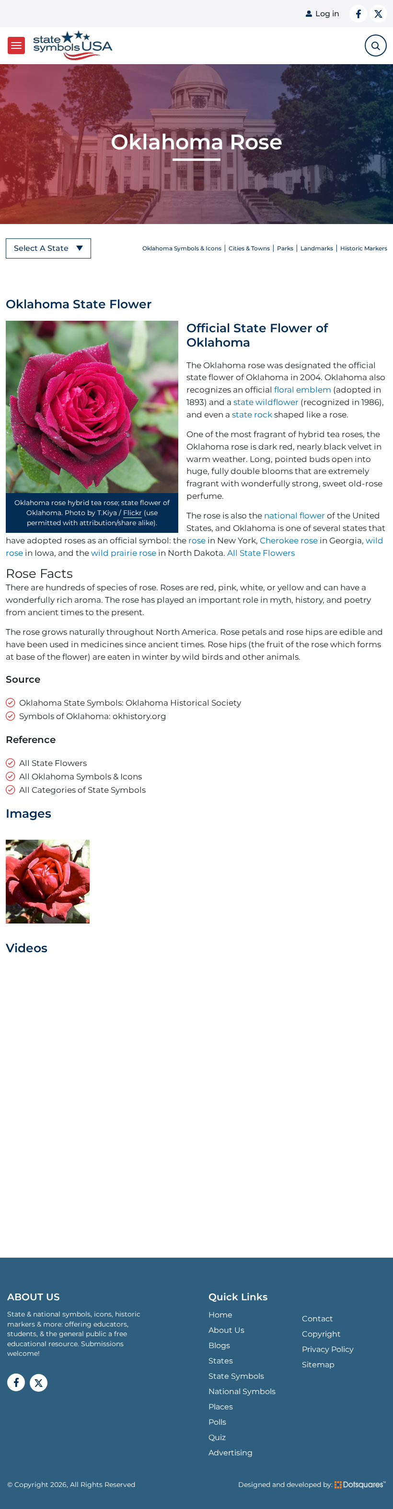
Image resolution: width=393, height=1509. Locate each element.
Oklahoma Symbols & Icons (181, 248)
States (220, 1360)
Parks (285, 248)
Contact (317, 1318)
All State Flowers (261, 553)
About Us (226, 1330)
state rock (252, 414)
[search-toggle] (376, 45)
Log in (327, 13)
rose (197, 540)
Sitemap (318, 1364)
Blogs (219, 1345)
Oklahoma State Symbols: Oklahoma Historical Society (130, 703)
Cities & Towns (249, 248)
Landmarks (317, 248)
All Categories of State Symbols (82, 790)
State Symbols (236, 1376)
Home (220, 1314)
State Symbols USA (71, 46)
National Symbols (242, 1391)
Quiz (217, 1437)
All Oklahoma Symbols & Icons (80, 776)
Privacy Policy (328, 1349)
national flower (294, 515)
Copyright (321, 1334)
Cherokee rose (289, 540)
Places (220, 1406)
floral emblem (302, 389)
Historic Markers (363, 248)
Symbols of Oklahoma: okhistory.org (92, 716)
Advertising (230, 1452)
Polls (217, 1422)
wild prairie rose (123, 553)
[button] (92, 407)
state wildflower (266, 402)
